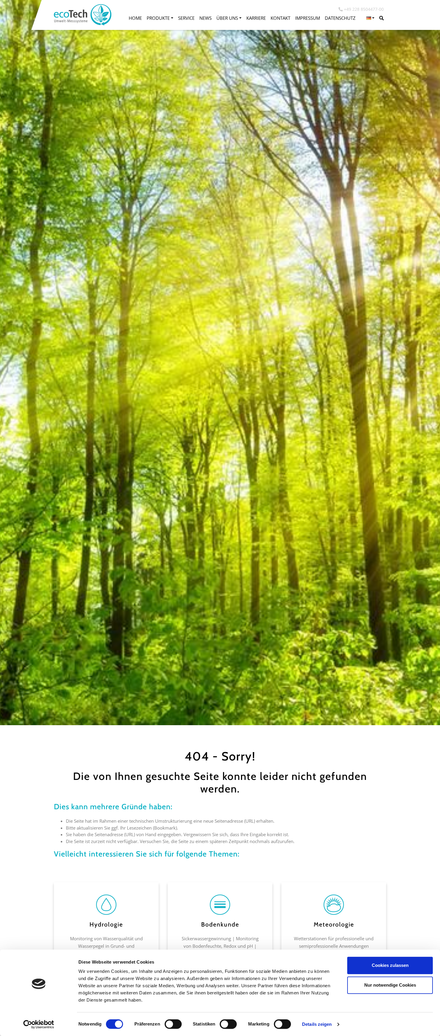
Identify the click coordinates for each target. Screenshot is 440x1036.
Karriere (256, 18)
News (205, 18)
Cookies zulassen (390, 965)
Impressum (307, 18)
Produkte (158, 18)
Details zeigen (317, 1024)
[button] (370, 18)
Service (186, 18)
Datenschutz (340, 18)
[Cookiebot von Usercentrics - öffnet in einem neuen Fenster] (39, 1024)
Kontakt (280, 18)
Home (135, 18)
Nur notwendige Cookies (390, 985)
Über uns (227, 18)
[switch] (173, 1024)
